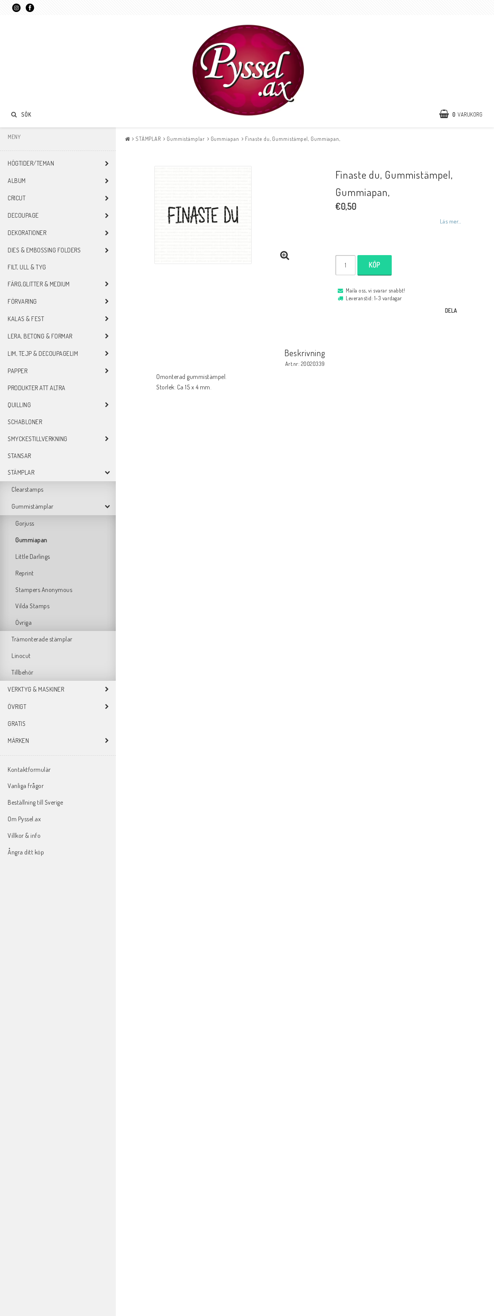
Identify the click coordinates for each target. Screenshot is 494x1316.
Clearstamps (28, 489)
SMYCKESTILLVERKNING (38, 439)
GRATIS (16, 723)
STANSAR (19, 456)
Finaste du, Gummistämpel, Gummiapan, (292, 138)
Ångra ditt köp (26, 852)
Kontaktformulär (29, 769)
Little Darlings (32, 556)
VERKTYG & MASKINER (36, 689)
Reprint (24, 573)
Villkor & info (24, 835)
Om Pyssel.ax (24, 819)
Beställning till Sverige (35, 802)
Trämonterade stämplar (42, 639)
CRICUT (16, 198)
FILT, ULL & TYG (27, 267)
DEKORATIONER (27, 233)
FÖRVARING (22, 301)
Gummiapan (31, 540)
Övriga (23, 622)
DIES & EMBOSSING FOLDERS (44, 250)
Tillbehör (23, 672)
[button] (464, 114)
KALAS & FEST (26, 319)
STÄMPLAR (21, 472)
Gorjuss (24, 523)
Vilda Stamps (32, 606)
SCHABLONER (25, 422)
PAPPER (17, 371)
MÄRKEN (18, 740)
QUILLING (19, 405)
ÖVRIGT (17, 706)
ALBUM (17, 180)
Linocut (21, 656)
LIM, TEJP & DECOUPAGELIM (43, 353)
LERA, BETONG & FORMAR (40, 336)
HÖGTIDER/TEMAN (31, 163)
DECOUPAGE (23, 215)
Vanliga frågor (26, 786)
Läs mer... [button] (450, 221)
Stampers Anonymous (43, 590)
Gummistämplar (33, 506)
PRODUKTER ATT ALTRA (37, 388)
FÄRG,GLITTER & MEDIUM (39, 284)
